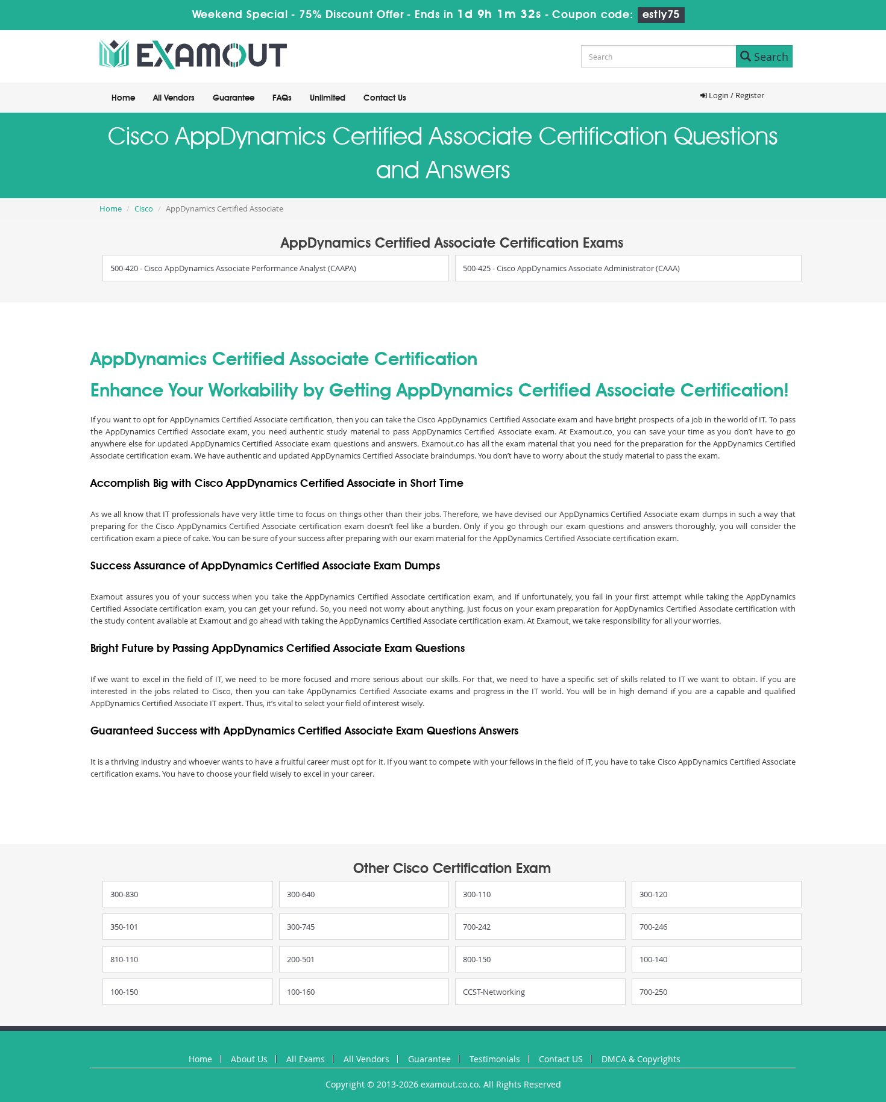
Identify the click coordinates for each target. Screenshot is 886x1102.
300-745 (301, 926)
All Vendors (174, 98)
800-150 (477, 959)
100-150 (124, 991)
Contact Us (384, 98)
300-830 (124, 894)
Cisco (143, 208)
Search (769, 56)
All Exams (305, 1059)
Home (123, 98)
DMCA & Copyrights (641, 1059)
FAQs (282, 98)
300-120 (653, 894)
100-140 (653, 959)
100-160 (301, 991)
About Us (249, 1059)
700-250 (653, 991)
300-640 (301, 894)
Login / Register (735, 95)
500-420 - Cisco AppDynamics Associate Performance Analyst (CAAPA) (233, 268)
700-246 (653, 926)
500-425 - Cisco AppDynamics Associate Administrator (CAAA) (571, 268)
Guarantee (233, 98)
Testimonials (495, 1059)
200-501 (301, 959)
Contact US (561, 1059)
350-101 (124, 926)
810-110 (124, 959)
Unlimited (327, 98)
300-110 (477, 894)
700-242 (477, 926)
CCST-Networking (494, 991)
